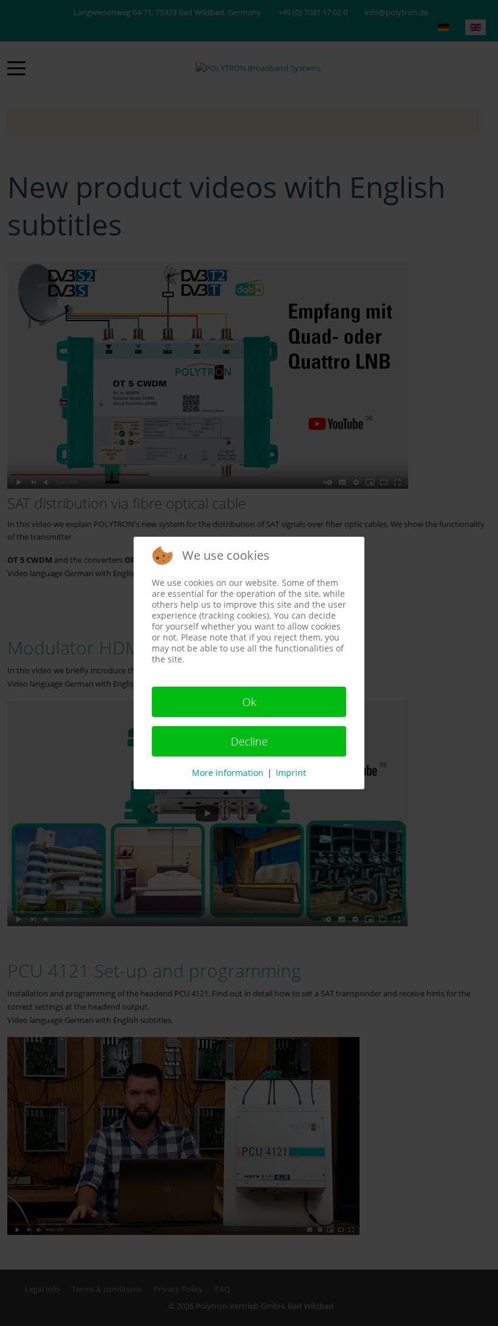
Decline (249, 741)
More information (228, 772)
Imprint (291, 772)
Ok (249, 702)
